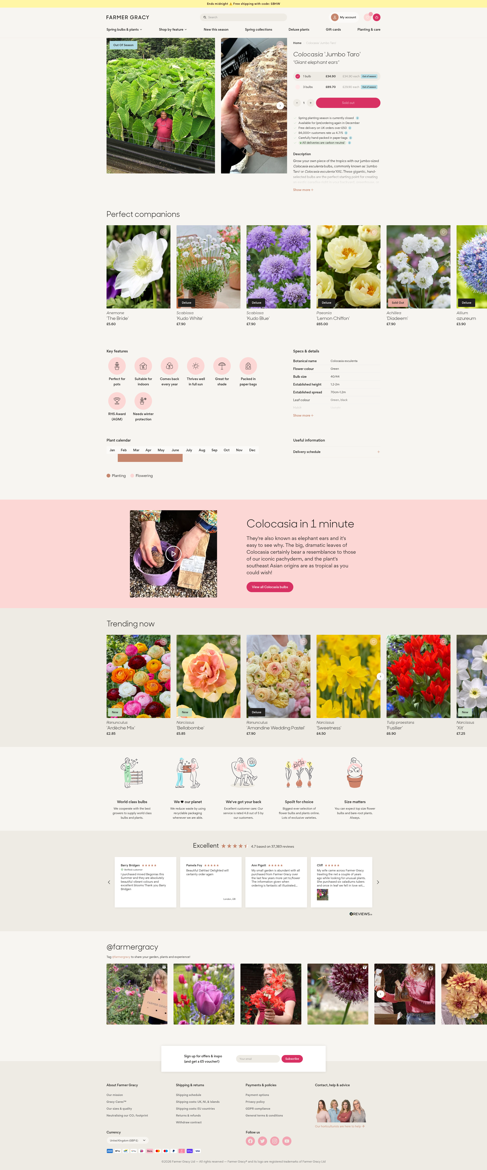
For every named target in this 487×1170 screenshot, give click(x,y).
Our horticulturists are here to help (338, 1126)
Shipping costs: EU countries (195, 1108)
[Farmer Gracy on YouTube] (286, 1141)
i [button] (357, 118)
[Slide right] (280, 105)
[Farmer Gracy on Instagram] (274, 1141)
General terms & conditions (264, 1115)
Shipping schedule (188, 1095)
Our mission (115, 1095)
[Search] (205, 17)
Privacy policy (255, 1102)
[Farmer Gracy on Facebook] (250, 1141)
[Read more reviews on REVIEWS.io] (360, 914)
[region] (243, 882)
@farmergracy (121, 957)
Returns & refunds (188, 1115)
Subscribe (292, 1059)
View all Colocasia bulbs (270, 587)
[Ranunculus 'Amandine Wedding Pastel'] (278, 676)
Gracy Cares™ (116, 1102)
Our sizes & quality (119, 1108)
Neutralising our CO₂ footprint (127, 1115)
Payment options (257, 1095)
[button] (109, 882)
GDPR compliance (258, 1108)
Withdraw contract (189, 1122)
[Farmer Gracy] (128, 17)
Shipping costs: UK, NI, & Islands (198, 1102)
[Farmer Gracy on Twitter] (262, 1141)
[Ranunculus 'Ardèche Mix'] (138, 676)
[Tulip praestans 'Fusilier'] (418, 676)
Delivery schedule (307, 452)
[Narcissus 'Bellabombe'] (208, 676)
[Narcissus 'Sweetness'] (348, 676)
